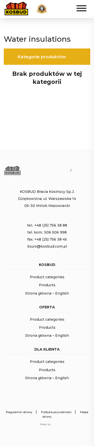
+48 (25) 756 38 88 (50, 225)
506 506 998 (55, 232)
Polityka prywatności (56, 412)
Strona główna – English (47, 293)
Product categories (47, 277)
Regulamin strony (19, 412)
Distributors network (61, 11)
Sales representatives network (61, 6)
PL (67, 8)
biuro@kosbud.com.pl (47, 246)
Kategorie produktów (42, 56)
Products (47, 285)
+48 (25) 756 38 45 (50, 239)
